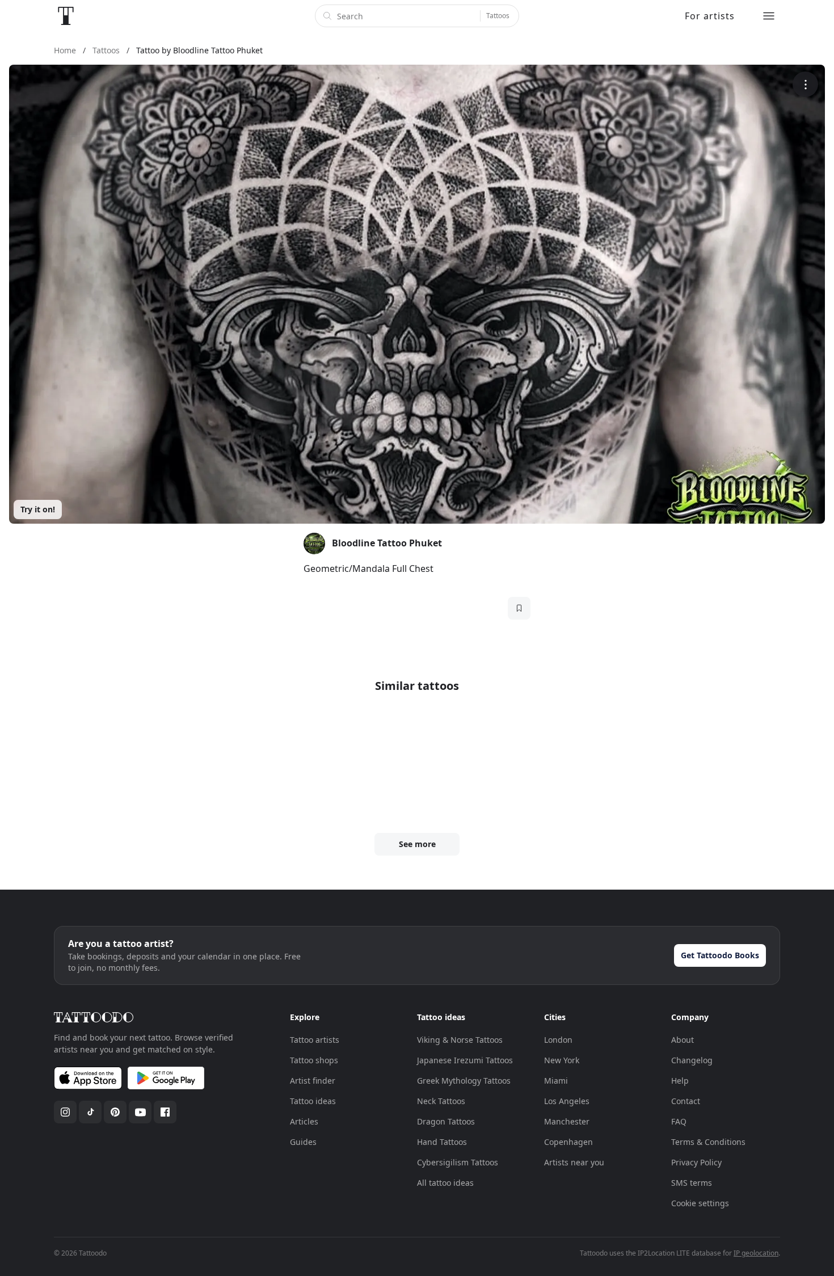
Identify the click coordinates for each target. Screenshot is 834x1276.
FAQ (678, 1121)
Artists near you (574, 1162)
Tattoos (497, 15)
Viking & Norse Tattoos (460, 1039)
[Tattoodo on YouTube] (140, 1112)
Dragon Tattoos (446, 1121)
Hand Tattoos (442, 1141)
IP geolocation (756, 1253)
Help (680, 1080)
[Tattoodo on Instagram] (65, 1112)
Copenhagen (568, 1141)
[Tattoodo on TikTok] (90, 1112)
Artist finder (312, 1080)
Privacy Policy (696, 1162)
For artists (710, 16)
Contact (685, 1101)
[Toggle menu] (768, 16)
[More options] (805, 84)
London (558, 1039)
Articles (304, 1121)
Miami (556, 1080)
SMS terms (691, 1182)
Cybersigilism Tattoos (457, 1162)
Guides (303, 1141)
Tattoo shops (314, 1060)
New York (561, 1060)
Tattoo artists (314, 1039)
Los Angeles (566, 1101)
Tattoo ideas (313, 1101)
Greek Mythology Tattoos (464, 1080)
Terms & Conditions (708, 1141)
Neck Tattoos (441, 1101)
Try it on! (37, 509)
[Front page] (66, 16)
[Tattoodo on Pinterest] (115, 1112)
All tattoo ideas (445, 1182)
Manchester (566, 1121)
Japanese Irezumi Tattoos (465, 1060)
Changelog (692, 1060)
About (682, 1039)
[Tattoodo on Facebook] (165, 1112)
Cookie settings (700, 1203)
